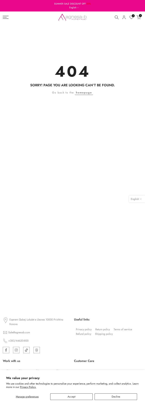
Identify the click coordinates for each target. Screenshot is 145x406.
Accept (71, 396)
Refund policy (83, 334)
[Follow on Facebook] (6, 350)
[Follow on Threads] (36, 350)
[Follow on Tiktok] (26, 350)
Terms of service (123, 329)
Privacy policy (84, 329)
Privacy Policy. (28, 387)
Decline (116, 396)
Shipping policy (104, 334)
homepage (84, 92)
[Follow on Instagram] (16, 350)
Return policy (102, 329)
